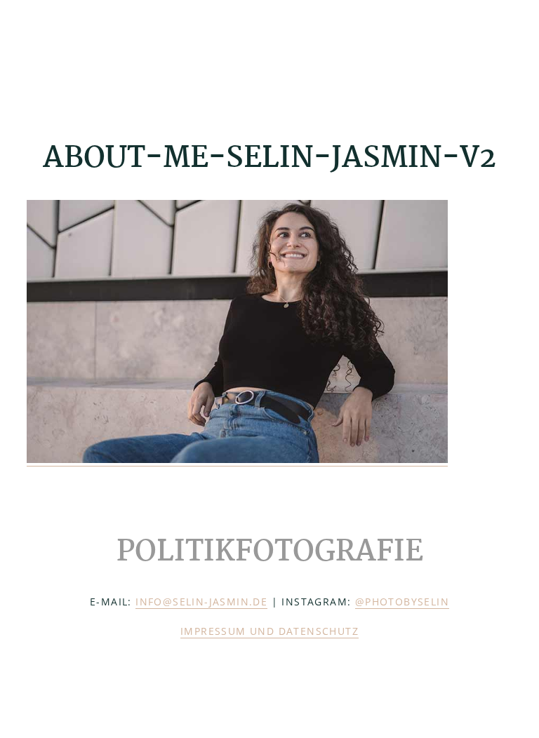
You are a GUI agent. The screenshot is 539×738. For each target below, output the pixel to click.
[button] (503, 54)
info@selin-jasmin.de (201, 601)
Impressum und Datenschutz (269, 631)
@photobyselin (402, 601)
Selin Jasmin (97, 54)
